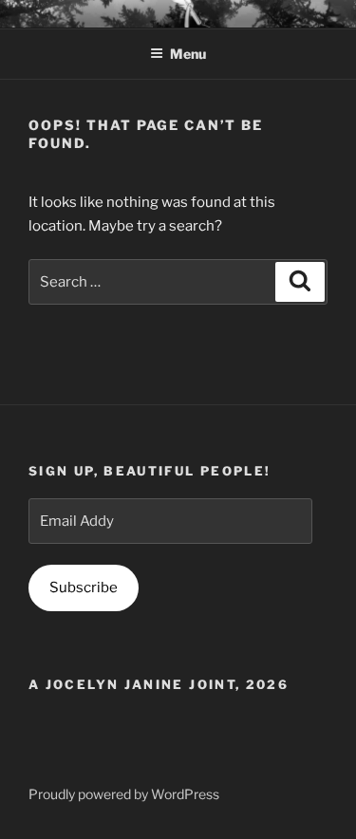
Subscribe (83, 587)
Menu (188, 54)
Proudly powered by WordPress (123, 794)
